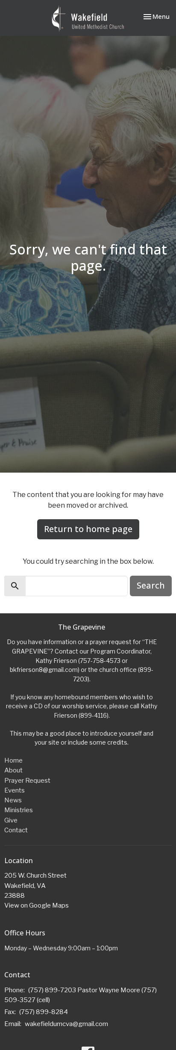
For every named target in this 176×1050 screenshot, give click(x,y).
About (13, 770)
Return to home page (88, 529)
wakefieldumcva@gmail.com (66, 1024)
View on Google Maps (36, 905)
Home (13, 760)
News (13, 800)
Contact (16, 830)
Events (14, 790)
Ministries (18, 810)
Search (151, 585)
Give (11, 820)
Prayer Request (27, 780)
